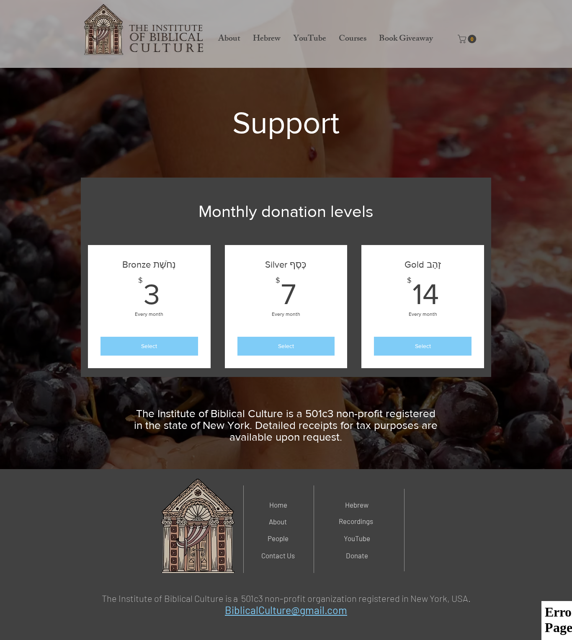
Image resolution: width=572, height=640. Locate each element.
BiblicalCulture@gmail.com (286, 610)
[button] (229, 39)
